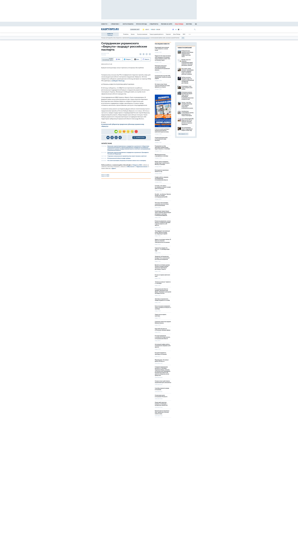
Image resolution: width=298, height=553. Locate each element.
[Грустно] (132, 131)
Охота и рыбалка (128, 24)
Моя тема (189, 24)
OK (183, 38)
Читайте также (106, 143)
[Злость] (136, 131)
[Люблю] (124, 131)
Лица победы (179, 24)
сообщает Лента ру (117, 81)
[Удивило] (128, 131)
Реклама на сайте (166, 24)
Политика (110, 35)
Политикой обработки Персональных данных (139, 37)
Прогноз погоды (141, 24)
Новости (104, 24)
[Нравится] (116, 131)
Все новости (182, 134)
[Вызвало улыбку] (120, 131)
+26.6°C (147, 29)
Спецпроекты (154, 24)
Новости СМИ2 (105, 174)
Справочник (115, 24)
